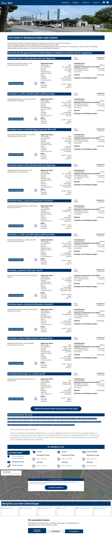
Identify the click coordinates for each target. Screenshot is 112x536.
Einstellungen (55, 531)
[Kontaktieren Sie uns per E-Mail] (107, 2)
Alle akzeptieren (74, 531)
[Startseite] (7, 2)
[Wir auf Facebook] (104, 2)
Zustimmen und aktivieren (56, 487)
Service (75, 2)
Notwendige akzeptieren (37, 530)
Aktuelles (85, 2)
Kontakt (96, 2)
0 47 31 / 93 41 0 (17, 465)
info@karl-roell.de (18, 462)
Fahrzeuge (65, 2)
